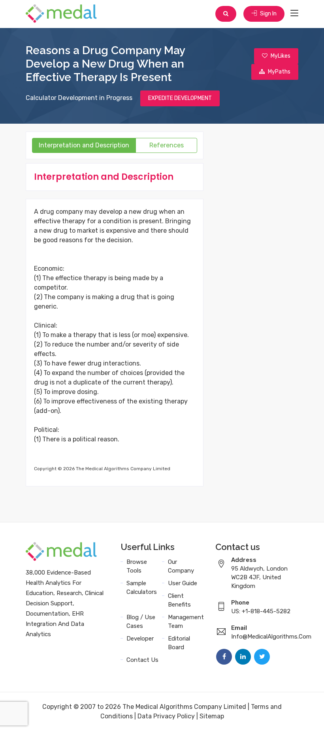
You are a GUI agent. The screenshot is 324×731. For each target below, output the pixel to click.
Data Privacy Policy (166, 716)
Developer (140, 638)
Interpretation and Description (84, 145)
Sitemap (212, 716)
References (166, 145)
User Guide (182, 583)
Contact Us (142, 659)
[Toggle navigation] (294, 13)
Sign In (268, 13)
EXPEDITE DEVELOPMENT (180, 98)
